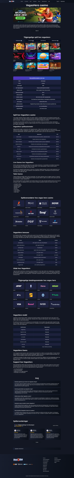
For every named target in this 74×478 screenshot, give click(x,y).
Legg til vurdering (55, 425)
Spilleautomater (54, 40)
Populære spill (18, 40)
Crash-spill (42, 40)
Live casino (30, 40)
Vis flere (37, 442)
